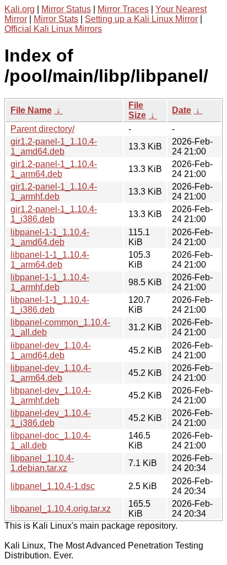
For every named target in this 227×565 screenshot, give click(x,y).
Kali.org (19, 9)
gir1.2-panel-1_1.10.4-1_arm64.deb (53, 169)
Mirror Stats (56, 19)
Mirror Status (66, 9)
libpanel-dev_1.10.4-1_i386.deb (50, 418)
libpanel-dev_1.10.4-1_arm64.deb (50, 373)
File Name (31, 110)
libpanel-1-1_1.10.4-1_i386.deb (49, 304)
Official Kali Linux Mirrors (53, 29)
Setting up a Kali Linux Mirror (141, 19)
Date (181, 110)
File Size (137, 110)
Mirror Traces (123, 9)
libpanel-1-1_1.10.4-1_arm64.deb (49, 259)
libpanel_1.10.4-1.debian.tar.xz (42, 463)
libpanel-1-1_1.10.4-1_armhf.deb (49, 282)
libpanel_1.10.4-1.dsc (52, 486)
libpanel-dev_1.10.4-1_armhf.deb (50, 395)
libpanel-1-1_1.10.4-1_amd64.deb (49, 237)
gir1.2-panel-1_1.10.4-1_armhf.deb (53, 191)
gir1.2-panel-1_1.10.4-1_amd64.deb (53, 146)
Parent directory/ (42, 129)
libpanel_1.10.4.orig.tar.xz (60, 508)
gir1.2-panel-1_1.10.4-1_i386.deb (53, 214)
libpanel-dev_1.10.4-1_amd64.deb (50, 350)
